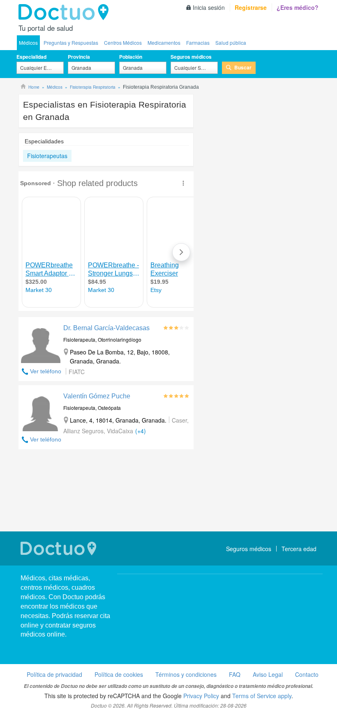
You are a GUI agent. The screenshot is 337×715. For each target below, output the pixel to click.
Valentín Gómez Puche (96, 396)
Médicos (28, 42)
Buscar (243, 67)
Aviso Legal (268, 674)
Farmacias (198, 42)
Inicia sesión (209, 7)
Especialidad (31, 56)
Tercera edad (299, 549)
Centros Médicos (123, 42)
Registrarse (251, 7)
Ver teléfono (45, 371)
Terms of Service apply (261, 696)
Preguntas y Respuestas (71, 42)
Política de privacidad (54, 674)
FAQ (234, 674)
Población (130, 56)
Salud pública (230, 42)
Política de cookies (119, 674)
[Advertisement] (106, 491)
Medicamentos (164, 42)
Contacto (307, 674)
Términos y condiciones (186, 674)
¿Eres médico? (298, 7)
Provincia (79, 56)
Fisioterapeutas (47, 156)
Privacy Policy (201, 696)
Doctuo (65, 12)
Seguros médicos (191, 56)
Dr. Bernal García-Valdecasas (106, 327)
